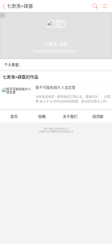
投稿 (42, 116)
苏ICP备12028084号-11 (56, 128)
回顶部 (97, 116)
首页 (14, 116)
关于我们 (70, 116)
